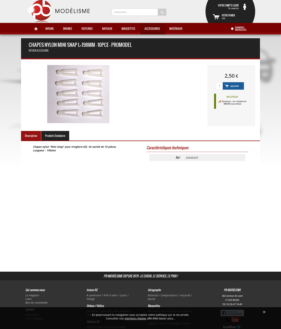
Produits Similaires (55, 136)
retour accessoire (39, 50)
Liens (28, 299)
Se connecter (228, 7)
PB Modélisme (58, 11)
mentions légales (135, 318)
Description (31, 136)
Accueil (36, 28)
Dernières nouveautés (240, 28)
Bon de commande (36, 302)
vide (228, 17)
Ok (264, 312)
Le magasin (32, 295)
